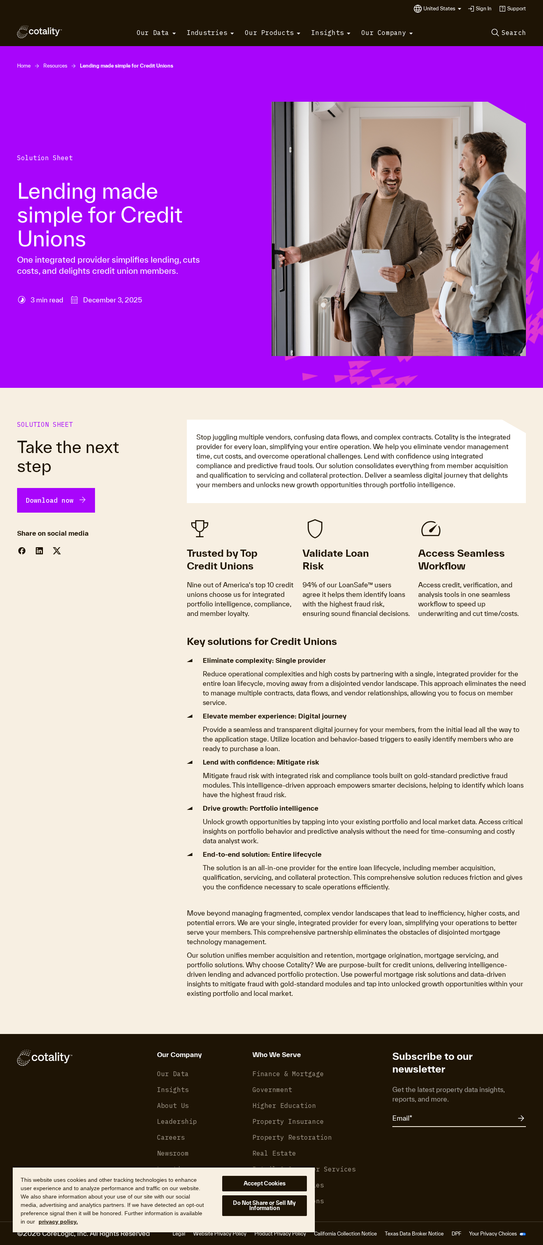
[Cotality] (39, 31)
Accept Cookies (265, 1183)
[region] (164, 1199)
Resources (55, 66)
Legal (179, 1234)
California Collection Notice (345, 1234)
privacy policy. (58, 1221)
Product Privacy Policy (280, 1234)
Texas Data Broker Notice (414, 1234)
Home (24, 66)
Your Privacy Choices (493, 1234)
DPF (456, 1234)
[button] (442, 9)
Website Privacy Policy (219, 1234)
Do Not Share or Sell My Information (264, 1205)
